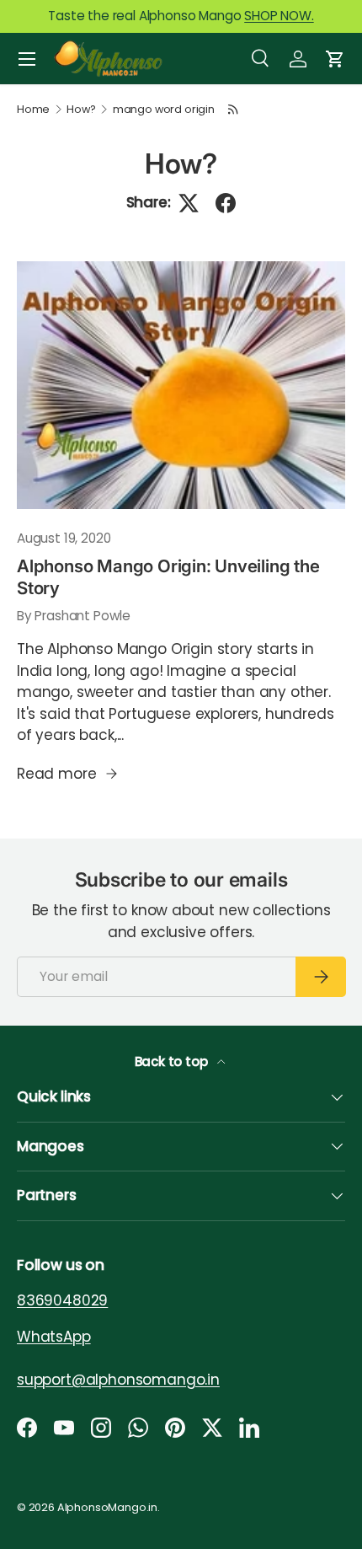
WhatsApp (54, 1336)
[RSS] (234, 109)
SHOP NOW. (278, 15)
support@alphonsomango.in (118, 1379)
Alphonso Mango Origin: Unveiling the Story (168, 577)
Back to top (173, 1061)
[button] (335, 59)
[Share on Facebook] (225, 203)
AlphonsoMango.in (107, 1507)
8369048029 (62, 1300)
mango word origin (164, 110)
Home (33, 110)
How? (81, 110)
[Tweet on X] (188, 203)
